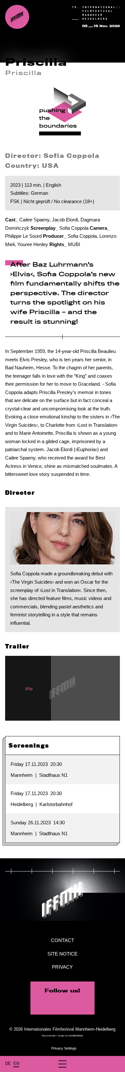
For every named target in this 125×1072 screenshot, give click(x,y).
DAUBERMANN (75, 1035)
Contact (62, 940)
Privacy (62, 967)
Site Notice (62, 953)
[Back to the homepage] (17, 17)
